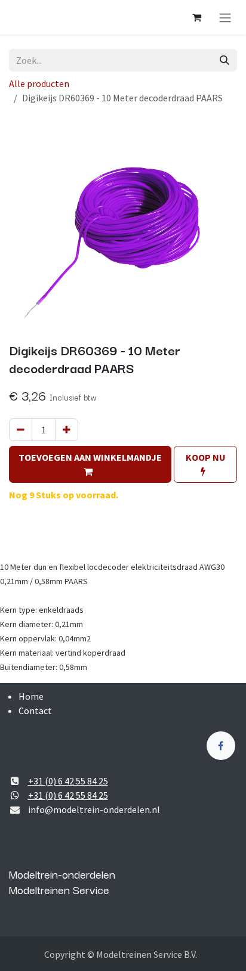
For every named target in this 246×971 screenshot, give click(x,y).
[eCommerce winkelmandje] (196, 17)
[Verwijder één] (20, 429)
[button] (90, 464)
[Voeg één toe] (66, 429)
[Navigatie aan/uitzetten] (225, 17)
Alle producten (39, 83)
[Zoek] (224, 60)
